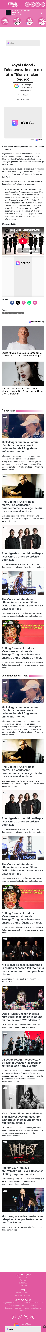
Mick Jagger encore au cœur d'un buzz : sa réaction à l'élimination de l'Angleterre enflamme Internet (20, 447)
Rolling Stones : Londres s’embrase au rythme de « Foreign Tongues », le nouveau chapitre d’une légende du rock (22, 653)
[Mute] (42, 12)
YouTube (23, 1285)
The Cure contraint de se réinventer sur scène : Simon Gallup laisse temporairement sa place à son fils (22, 604)
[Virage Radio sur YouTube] (26, 1317)
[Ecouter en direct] (32, 4)
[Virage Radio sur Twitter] (20, 1317)
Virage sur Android (23, 1295)
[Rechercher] (37, 4)
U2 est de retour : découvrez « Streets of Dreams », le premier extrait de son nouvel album (21, 1062)
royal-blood (19, 313)
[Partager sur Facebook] (11, 304)
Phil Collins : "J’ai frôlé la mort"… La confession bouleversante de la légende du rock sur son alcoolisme (22, 506)
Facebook (23, 1277)
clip (8, 313)
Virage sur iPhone (23, 1293)
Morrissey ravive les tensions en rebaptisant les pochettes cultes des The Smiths (22, 1219)
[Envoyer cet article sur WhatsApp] (28, 304)
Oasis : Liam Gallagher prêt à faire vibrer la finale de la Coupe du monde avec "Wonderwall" (22, 1017)
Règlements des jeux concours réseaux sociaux (23, 1302)
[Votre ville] (27, 4)
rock (3, 313)
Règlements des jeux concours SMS (23, 1305)
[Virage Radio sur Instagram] (32, 1317)
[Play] (3, 19)
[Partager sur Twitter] (17, 304)
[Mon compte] (42, 4)
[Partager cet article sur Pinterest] (23, 304)
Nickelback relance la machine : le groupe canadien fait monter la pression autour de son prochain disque (23, 969)
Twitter (23, 1280)
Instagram (23, 1283)
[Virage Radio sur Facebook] (14, 1317)
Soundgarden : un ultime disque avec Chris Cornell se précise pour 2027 (22, 556)
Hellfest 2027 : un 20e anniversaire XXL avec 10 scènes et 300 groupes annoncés (22, 1171)
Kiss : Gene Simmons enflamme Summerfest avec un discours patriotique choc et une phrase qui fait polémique (22, 1118)
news (12, 313)
